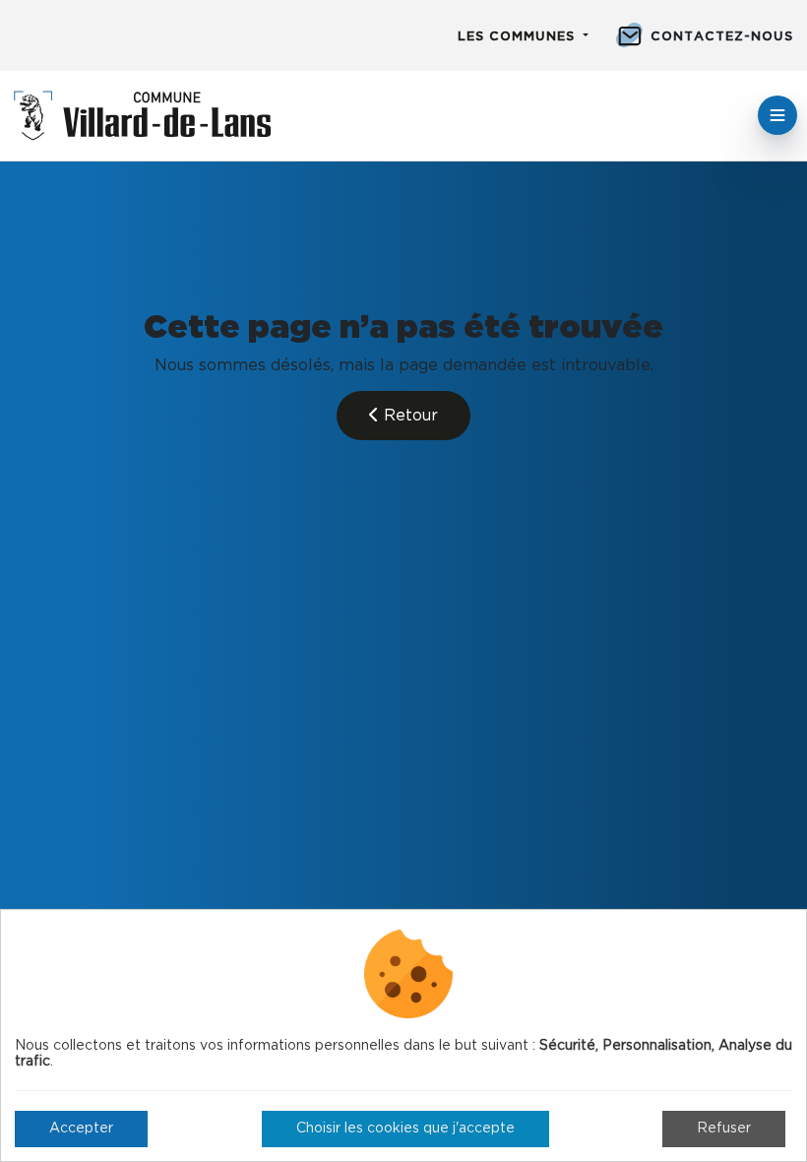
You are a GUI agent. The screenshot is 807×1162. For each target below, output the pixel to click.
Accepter (81, 1128)
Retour (408, 415)
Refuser (724, 1128)
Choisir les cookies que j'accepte (405, 1128)
